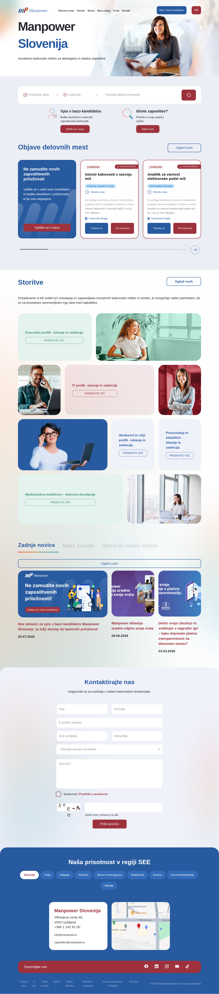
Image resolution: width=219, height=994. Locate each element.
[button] (195, 250)
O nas (116, 10)
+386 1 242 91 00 (67, 927)
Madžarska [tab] (137, 874)
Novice (91, 10)
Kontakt (126, 10)
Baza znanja (104, 10)
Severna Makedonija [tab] (182, 874)
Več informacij (122, 228)
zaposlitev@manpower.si (69, 942)
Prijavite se (96, 228)
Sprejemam (85, 794)
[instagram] (165, 966)
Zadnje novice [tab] (36, 545)
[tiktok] (185, 966)
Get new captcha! (68, 815)
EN (196, 10)
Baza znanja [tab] (78, 545)
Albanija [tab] (109, 885)
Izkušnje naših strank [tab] (130, 545)
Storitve (81, 10)
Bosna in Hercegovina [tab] (109, 874)
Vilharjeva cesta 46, (68, 917)
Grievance (134, 982)
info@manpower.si (65, 934)
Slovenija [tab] (29, 874)
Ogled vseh (148, 129)
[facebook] (144, 966)
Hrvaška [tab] (83, 874)
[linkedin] (155, 966)
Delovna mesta (66, 10)
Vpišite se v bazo (75, 129)
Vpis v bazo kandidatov (171, 10)
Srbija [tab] (47, 874)
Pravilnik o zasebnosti (93, 794)
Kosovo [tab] (157, 874)
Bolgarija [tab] (64, 874)
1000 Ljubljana (65, 922)
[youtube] (175, 966)
